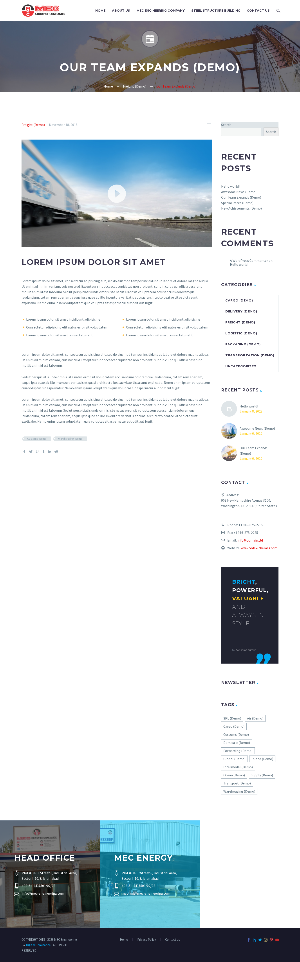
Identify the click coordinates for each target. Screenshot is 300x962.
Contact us (172, 939)
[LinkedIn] (50, 451)
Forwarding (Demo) (238, 750)
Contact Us (258, 11)
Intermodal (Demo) (238, 767)
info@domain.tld (250, 540)
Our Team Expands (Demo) (241, 197)
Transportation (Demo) (249, 355)
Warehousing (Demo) (70, 439)
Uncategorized (241, 366)
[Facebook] (24, 451)
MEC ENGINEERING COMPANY (161, 11)
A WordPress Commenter (249, 260)
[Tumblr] (43, 451)
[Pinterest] (37, 451)
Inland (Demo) (262, 759)
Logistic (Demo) (241, 333)
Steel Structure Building (215, 11)
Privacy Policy (146, 939)
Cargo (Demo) (239, 300)
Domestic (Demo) (236, 742)
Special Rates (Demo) (237, 203)
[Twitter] (31, 451)
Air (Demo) (255, 718)
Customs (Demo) (37, 439)
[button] (117, 193)
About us (121, 11)
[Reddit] (56, 451)
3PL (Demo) (232, 718)
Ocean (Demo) (234, 775)
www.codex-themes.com (259, 548)
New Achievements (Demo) (241, 208)
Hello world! (230, 186)
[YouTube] (277, 940)
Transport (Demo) (237, 783)
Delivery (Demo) (241, 311)
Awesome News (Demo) (239, 192)
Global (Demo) (234, 759)
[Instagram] (265, 940)
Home (100, 11)
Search (226, 124)
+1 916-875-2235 (251, 525)
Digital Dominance (38, 945)
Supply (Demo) (262, 775)
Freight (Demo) (33, 124)
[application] (117, 193)
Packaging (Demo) (243, 344)
